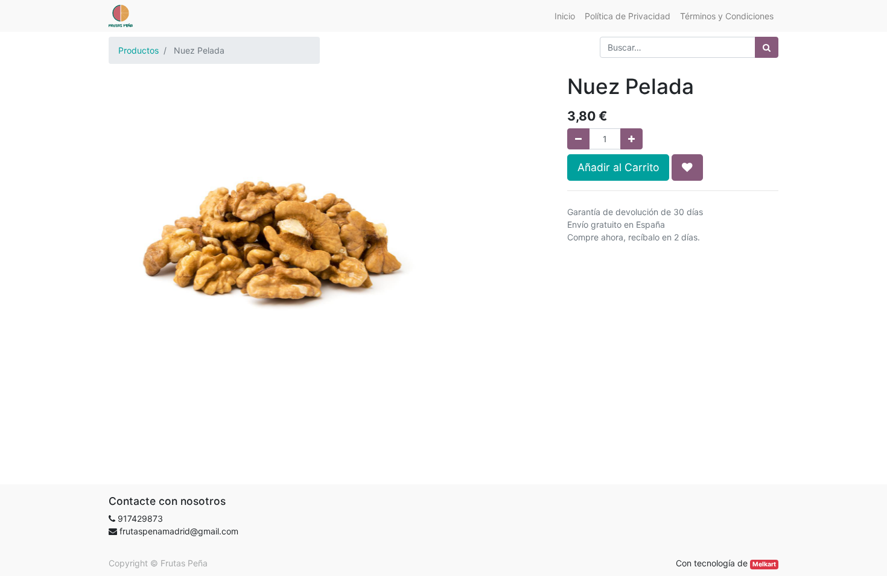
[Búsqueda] (766, 47)
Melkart (764, 564)
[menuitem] (565, 16)
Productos (138, 50)
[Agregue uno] (631, 138)
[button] (687, 167)
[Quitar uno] (578, 138)
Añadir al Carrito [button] (618, 167)
